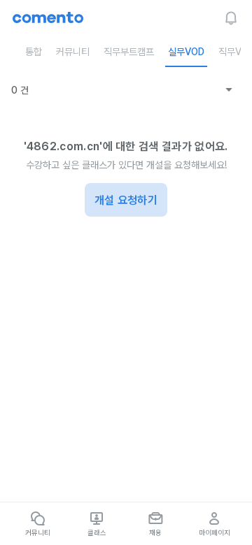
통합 (33, 51)
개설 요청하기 (126, 200)
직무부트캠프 (129, 51)
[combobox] (208, 90)
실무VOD (186, 51)
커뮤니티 (73, 51)
